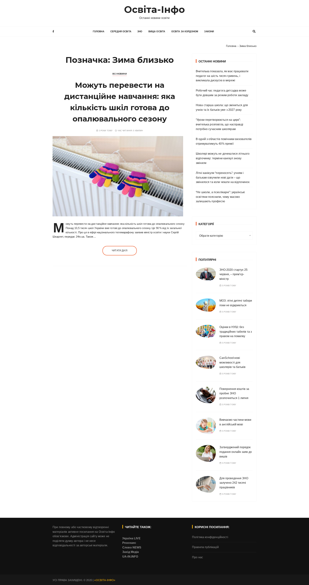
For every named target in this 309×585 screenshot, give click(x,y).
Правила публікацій (205, 547)
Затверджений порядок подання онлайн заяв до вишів (235, 452)
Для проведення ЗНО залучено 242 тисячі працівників (233, 483)
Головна (98, 31)
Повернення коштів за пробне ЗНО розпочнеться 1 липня (234, 393)
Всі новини (119, 74)
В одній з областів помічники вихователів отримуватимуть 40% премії (224, 141)
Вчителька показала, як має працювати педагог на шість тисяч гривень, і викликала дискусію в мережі (222, 76)
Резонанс (129, 542)
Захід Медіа (130, 551)
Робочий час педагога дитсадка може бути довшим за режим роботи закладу (222, 93)
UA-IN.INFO (130, 556)
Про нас (197, 557)
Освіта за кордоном (184, 31)
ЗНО (139, 31)
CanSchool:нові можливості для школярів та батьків (232, 362)
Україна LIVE (131, 538)
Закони (209, 31)
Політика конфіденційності (210, 537)
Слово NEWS (131, 547)
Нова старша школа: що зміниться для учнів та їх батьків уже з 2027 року (222, 107)
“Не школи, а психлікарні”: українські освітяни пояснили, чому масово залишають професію (220, 197)
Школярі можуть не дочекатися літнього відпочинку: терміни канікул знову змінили (223, 158)
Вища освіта (156, 31)
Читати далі (119, 250)
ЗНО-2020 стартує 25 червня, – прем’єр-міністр (233, 274)
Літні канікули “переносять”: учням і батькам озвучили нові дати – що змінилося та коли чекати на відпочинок (222, 177)
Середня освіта (120, 31)
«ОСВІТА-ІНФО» (104, 580)
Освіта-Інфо (154, 9)
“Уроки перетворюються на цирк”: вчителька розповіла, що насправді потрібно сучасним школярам (219, 124)
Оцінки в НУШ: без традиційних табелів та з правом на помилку (235, 331)
